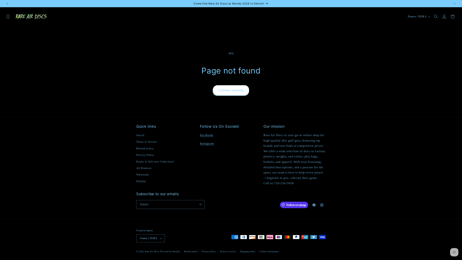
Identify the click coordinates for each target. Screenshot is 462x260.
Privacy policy (209, 251)
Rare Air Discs (152, 251)
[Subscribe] (200, 204)
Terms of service (228, 251)
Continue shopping (231, 90)
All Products (144, 168)
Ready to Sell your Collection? (155, 161)
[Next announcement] (455, 3)
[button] (8, 16)
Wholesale (142, 174)
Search (140, 135)
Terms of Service (146, 141)
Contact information (269, 251)
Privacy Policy (145, 154)
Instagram (207, 143)
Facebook (206, 135)
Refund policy (145, 148)
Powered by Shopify (170, 251)
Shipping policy (247, 251)
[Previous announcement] (7, 3)
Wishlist (141, 181)
